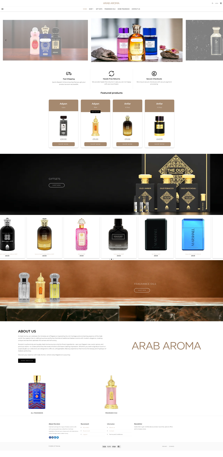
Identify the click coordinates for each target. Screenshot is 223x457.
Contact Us (136, 9)
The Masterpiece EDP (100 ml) (39, 254)
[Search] (212, 3)
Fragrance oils (110, 9)
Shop (91, 9)
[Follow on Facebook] (50, 437)
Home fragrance (123, 9)
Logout (85, 434)
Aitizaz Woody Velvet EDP (113, 254)
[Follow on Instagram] (52, 437)
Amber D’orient (187, 254)
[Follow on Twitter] (55, 437)
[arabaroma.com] (111, 3)
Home (85, 9)
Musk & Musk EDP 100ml (150, 254)
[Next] (217, 40)
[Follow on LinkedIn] (57, 437)
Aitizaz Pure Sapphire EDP (76, 254)
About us (112, 427)
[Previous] (6, 40)
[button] (216, 3)
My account (86, 431)
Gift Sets (99, 9)
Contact (111, 431)
